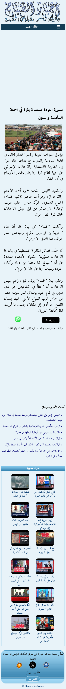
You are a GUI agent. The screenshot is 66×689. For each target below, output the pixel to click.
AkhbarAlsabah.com (32, 686)
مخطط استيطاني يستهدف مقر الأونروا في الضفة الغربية (20, 580)
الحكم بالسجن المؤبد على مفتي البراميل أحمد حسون (20, 609)
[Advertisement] (33, 65)
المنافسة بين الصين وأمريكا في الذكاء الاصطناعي (45, 637)
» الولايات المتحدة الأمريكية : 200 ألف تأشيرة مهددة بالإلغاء (33, 444)
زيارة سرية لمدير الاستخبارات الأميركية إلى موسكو (44, 524)
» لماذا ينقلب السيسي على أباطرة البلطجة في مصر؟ (38, 432)
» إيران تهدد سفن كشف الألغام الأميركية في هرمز (38, 438)
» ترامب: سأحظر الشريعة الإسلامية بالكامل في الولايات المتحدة (32, 426)
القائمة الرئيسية (31, 26)
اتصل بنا (33, 678)
